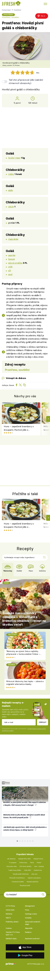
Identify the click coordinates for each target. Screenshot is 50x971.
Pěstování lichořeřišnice (17, 878)
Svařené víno (38, 870)
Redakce (28, 932)
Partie (32, 862)
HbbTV (8, 918)
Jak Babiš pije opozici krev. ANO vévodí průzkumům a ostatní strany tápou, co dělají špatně (25, 828)
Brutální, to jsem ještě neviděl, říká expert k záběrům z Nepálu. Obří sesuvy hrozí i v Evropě (24, 803)
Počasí (39, 862)
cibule (11, 206)
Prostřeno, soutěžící (10, 17)
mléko (11, 174)
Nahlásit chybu (11, 939)
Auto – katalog (39, 866)
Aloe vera (34, 874)
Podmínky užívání (12, 922)
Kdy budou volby (12, 866)
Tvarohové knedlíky (18, 882)
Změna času (23, 862)
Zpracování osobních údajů (32, 923)
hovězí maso (14, 157)
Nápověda (28, 928)
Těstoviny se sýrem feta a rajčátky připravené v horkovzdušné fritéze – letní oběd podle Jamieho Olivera (23, 654)
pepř (10, 274)
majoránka (13, 239)
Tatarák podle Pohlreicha (21, 874)
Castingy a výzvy (31, 914)
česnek (11, 259)
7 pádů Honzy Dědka (14, 870)
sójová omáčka (15, 263)
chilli (10, 266)
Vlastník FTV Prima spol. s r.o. (13, 933)
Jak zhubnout (11, 859)
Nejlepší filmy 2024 (24, 859)
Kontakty (28, 918)
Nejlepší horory (38, 859)
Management (30, 906)
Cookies (9, 928)
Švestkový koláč (25, 885)
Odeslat (42, 722)
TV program (12, 862)
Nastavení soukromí (32, 939)
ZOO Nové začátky (25, 866)
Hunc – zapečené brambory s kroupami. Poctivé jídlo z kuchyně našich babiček (19, 428)
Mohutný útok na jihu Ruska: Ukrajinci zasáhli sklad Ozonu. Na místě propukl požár (24, 816)
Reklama (9, 914)
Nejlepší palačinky (32, 882)
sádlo (10, 190)
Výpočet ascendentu (34, 878)
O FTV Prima (10, 906)
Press (27, 910)
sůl (9, 270)
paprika (11, 255)
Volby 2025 (27, 870)
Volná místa (10, 910)
